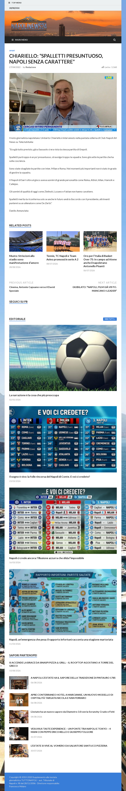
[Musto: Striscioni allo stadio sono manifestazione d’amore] (26, 252)
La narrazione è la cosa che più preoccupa (34, 395)
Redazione (31, 67)
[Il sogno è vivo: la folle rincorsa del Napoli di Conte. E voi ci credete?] (63, 473)
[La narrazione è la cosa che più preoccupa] (63, 391)
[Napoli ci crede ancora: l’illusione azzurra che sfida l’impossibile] (63, 554)
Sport (12, 51)
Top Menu (17, 3)
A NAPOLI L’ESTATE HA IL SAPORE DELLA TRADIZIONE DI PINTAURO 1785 (73, 677)
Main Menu (21, 39)
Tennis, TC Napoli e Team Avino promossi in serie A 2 (62, 257)
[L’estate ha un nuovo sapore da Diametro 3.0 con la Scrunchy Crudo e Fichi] (18, 711)
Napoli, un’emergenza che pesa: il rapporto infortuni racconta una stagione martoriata (61, 639)
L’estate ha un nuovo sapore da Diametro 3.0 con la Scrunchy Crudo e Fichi (72, 711)
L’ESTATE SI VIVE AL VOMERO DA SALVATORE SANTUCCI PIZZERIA (69, 745)
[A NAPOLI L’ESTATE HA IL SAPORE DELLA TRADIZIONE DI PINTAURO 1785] (18, 677)
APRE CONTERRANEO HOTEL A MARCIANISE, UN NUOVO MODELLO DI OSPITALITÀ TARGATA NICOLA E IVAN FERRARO (72, 696)
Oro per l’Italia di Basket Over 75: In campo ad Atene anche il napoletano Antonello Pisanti (100, 261)
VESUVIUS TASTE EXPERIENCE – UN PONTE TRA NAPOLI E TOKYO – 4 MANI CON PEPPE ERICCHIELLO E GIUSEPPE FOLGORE (71, 730)
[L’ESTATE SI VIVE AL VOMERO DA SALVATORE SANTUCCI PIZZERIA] (18, 745)
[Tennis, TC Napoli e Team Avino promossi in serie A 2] (63, 252)
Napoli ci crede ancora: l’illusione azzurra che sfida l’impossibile (46, 558)
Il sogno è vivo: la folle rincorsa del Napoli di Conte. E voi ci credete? (49, 476)
